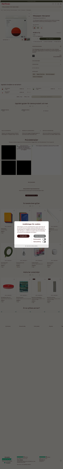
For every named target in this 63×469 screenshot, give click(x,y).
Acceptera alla (23, 236)
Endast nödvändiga (39, 236)
